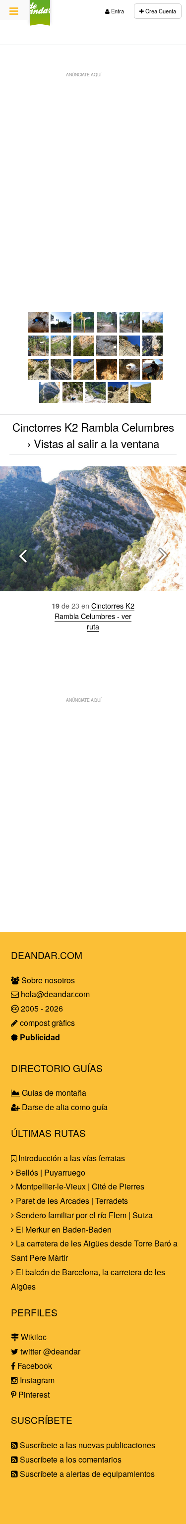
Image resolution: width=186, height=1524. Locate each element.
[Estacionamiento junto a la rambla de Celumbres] (107, 329)
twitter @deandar (49, 1351)
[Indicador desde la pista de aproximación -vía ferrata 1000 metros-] (83, 329)
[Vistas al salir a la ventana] (49, 399)
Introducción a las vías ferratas (70, 1158)
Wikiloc (33, 1337)
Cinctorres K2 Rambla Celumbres (93, 427)
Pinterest (33, 1394)
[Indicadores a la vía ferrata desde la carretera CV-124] (61, 329)
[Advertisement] (93, 175)
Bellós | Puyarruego (49, 1172)
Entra (117, 11)
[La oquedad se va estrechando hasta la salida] (129, 376)
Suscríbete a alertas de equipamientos (86, 1473)
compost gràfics (46, 1022)
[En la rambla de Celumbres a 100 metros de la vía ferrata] (38, 352)
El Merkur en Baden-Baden (63, 1229)
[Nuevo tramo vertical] (38, 376)
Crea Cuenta (160, 11)
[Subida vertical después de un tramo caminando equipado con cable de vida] (72, 399)
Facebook (33, 1365)
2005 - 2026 (41, 1008)
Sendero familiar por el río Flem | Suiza (83, 1215)
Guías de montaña (53, 1092)
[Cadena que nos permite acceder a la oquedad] (106, 376)
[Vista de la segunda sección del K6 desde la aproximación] (83, 352)
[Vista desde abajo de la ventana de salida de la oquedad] (83, 376)
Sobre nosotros (47, 980)
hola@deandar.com (55, 994)
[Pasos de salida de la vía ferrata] (118, 399)
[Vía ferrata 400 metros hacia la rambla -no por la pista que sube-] (130, 329)
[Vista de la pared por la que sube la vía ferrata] (61, 352)
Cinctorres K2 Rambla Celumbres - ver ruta (94, 615)
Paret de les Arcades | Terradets (71, 1200)
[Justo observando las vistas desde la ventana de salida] (152, 376)
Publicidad (39, 1037)
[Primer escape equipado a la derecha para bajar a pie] (152, 352)
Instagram (36, 1380)
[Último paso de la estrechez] (38, 329)
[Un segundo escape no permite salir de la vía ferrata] (61, 376)
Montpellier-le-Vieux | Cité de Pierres (79, 1186)
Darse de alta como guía (64, 1107)
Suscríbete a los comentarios (70, 1459)
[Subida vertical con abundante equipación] (129, 352)
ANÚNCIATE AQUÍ (83, 74)
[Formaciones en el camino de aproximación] (152, 329)
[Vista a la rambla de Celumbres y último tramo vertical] (95, 399)
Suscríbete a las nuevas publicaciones (86, 1445)
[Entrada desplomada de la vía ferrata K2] (106, 352)
